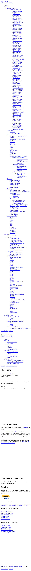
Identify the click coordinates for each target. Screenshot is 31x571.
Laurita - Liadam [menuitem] (17, 41)
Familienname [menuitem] (16, 194)
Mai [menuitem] (11, 223)
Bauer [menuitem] (11, 258)
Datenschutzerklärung (12, 566)
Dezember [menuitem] (12, 233)
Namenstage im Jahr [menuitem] (12, 216)
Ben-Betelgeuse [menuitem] (17, 80)
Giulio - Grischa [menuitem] (17, 100)
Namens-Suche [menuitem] (14, 198)
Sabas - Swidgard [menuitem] (17, 119)
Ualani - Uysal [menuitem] (17, 63)
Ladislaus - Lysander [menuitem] (18, 107)
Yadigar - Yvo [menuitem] (16, 127)
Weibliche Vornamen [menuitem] (15, 9)
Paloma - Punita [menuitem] (17, 51)
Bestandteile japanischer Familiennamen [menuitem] (20, 328)
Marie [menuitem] (11, 149)
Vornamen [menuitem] (6, 7)
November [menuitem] (12, 231)
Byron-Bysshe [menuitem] (17, 85)
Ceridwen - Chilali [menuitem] (18, 22)
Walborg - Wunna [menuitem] (17, 66)
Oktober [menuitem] (12, 230)
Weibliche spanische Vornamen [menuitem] (22, 169)
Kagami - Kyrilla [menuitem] (17, 38)
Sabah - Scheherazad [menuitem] (18, 58)
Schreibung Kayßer (5, 528)
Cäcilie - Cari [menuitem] (16, 26)
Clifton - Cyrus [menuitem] (17, 92)
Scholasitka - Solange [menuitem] (18, 59)
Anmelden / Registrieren (7, 331)
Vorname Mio (4, 517)
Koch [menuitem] (11, 277)
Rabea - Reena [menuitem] (17, 53)
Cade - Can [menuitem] (16, 86)
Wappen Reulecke (5, 525)
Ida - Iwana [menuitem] (16, 35)
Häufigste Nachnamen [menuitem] (12, 255)
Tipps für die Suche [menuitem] (18, 203)
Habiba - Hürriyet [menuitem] (17, 34)
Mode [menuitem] (8, 135)
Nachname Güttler (5, 519)
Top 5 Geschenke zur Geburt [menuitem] (17, 190)
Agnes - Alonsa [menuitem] (17, 12)
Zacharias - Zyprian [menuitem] (18, 129)
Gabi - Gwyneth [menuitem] (17, 32)
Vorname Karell (5, 516)
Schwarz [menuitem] (12, 301)
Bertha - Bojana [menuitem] (17, 18)
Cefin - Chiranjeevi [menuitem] (18, 89)
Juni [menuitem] (11, 224)
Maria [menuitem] (11, 152)
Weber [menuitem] (11, 307)
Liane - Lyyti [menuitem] (16, 42)
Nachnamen (9, 366)
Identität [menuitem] (12, 140)
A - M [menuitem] (11, 318)
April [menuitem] (11, 221)
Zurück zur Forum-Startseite (8, 373)
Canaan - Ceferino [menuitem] (18, 88)
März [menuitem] (11, 220)
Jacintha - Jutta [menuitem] (17, 36)
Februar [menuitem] (12, 218)
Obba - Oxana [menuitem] (17, 49)
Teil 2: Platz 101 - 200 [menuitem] (15, 257)
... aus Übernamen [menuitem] (14, 244)
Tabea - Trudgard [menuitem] (17, 62)
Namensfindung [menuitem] (14, 214)
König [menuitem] (11, 282)
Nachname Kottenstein (6, 512)
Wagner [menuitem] (12, 304)
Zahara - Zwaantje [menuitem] (18, 71)
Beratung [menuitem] (9, 189)
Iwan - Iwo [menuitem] (16, 103)
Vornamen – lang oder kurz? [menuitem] (20, 204)
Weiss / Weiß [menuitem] (13, 308)
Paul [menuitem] (11, 146)
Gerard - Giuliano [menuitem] (17, 99)
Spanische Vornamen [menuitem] (18, 164)
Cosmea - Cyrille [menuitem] (17, 25)
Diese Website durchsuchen (7, 482)
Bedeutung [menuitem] (9, 179)
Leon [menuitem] (11, 143)
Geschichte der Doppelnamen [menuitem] (20, 208)
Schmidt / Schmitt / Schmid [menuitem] (17, 294)
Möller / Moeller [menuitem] (14, 287)
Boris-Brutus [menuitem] (16, 83)
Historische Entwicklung (7, 530)
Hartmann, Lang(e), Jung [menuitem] (16, 267)
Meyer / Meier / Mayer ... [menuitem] (16, 285)
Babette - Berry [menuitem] (17, 16)
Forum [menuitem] (8, 314)
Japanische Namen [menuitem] (8, 315)
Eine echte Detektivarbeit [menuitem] (16, 253)
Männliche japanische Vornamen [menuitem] (15, 317)
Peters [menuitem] (11, 291)
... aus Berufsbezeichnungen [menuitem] (17, 243)
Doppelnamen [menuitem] (13, 207)
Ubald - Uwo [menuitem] (16, 122)
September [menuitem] (12, 228)
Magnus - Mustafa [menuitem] (17, 109)
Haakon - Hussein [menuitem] (17, 102)
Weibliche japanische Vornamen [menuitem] (15, 321)
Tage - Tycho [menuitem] (16, 120)
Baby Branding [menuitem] (14, 210)
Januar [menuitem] (11, 217)
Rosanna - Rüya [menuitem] (17, 56)
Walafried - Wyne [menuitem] (17, 125)
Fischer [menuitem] (12, 262)
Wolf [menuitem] (11, 311)
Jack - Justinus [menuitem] (17, 105)
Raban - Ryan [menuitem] (16, 117)
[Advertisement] (15, 406)
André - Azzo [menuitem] (16, 76)
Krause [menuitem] (12, 278)
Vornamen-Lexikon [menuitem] (12, 8)
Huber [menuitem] (11, 271)
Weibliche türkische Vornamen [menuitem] (21, 176)
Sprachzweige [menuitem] (16, 133)
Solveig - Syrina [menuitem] (17, 61)
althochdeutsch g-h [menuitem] (15, 183)
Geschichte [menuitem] (10, 130)
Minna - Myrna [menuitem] (17, 46)
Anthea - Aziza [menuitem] (17, 15)
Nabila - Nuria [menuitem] (17, 48)
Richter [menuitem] (12, 292)
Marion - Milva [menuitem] (17, 45)
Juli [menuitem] (11, 226)
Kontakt (21, 566)
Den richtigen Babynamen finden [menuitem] (18, 206)
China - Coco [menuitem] (16, 24)
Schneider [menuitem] (12, 297)
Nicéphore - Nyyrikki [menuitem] (18, 112)
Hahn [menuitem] (11, 265)
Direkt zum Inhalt (5, 1)
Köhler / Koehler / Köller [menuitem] (16, 281)
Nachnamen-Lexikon (12, 431)
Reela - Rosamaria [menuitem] (18, 55)
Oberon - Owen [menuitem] (17, 113)
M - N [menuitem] (11, 324)
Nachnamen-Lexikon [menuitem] (12, 235)
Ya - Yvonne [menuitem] (16, 69)
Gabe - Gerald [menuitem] (17, 98)
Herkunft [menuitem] (12, 132)
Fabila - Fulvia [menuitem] (17, 31)
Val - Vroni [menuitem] (16, 65)
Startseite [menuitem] (6, 5)
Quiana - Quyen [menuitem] (17, 52)
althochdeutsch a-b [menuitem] (15, 180)
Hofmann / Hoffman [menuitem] (15, 270)
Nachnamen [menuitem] (7, 234)
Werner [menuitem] (12, 309)
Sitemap (26, 566)
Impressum (3, 566)
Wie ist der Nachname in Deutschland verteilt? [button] (13, 388)
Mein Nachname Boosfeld (7, 513)
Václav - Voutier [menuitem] (17, 123)
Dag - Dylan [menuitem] (16, 93)
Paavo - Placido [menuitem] (17, 115)
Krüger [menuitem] (12, 280)
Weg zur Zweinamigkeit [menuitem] (16, 254)
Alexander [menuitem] (12, 142)
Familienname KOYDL (7, 514)
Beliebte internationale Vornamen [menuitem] (18, 156)
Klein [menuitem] (11, 275)
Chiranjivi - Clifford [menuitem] (18, 90)
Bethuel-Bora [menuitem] (16, 82)
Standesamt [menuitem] (13, 193)
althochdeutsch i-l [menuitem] (14, 184)
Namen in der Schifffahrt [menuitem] (16, 250)
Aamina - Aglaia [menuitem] (17, 11)
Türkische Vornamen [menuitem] (18, 171)
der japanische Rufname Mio (8, 531)
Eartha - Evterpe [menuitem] (17, 29)
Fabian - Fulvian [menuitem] (17, 96)
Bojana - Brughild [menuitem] (17, 19)
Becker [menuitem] (12, 260)
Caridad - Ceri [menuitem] (17, 21)
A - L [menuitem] (11, 322)
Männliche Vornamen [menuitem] (15, 72)
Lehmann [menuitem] (12, 284)
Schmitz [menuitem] (12, 295)
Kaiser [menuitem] (11, 272)
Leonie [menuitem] (12, 154)
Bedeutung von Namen (6, 2)
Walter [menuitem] (11, 305)
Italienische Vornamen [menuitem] (18, 157)
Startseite (3, 366)
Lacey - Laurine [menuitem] (17, 39)
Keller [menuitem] (11, 274)
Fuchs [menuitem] (11, 264)
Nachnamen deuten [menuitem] (15, 245)
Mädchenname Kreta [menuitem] (18, 201)
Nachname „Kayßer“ (6, 527)
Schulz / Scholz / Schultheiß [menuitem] (17, 299)
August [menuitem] (12, 227)
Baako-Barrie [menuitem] (16, 78)
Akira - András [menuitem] (17, 75)
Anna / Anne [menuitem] (13, 153)
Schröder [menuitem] (12, 298)
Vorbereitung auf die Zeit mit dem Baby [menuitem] (20, 191)
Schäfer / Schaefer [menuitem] (14, 302)
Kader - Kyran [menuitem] (17, 106)
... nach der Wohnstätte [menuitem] (16, 241)
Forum (15, 366)
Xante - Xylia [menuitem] (16, 68)
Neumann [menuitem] (12, 290)
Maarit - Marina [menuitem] (17, 43)
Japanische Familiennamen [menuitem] (13, 326)
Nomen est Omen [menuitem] (14, 197)
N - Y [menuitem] (11, 319)
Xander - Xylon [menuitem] (17, 126)
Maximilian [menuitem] (13, 144)
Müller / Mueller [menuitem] (14, 288)
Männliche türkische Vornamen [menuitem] (22, 174)
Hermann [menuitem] (12, 268)
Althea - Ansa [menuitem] (16, 14)
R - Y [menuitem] (11, 325)
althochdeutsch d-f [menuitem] (14, 181)
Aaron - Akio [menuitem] (16, 73)
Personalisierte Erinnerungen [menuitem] (17, 139)
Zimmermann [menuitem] (13, 312)
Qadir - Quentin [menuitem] (17, 116)
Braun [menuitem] (11, 261)
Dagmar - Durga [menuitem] (17, 28)
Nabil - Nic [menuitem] (16, 110)
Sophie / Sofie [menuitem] (13, 150)
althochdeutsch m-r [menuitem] (15, 186)
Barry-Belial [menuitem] (16, 79)
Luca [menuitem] (11, 147)
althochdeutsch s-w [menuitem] (15, 187)
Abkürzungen (25, 427)
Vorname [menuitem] (15, 196)
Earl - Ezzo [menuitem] (16, 95)
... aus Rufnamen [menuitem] (14, 238)
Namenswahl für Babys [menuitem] (19, 200)
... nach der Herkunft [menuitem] (15, 240)
